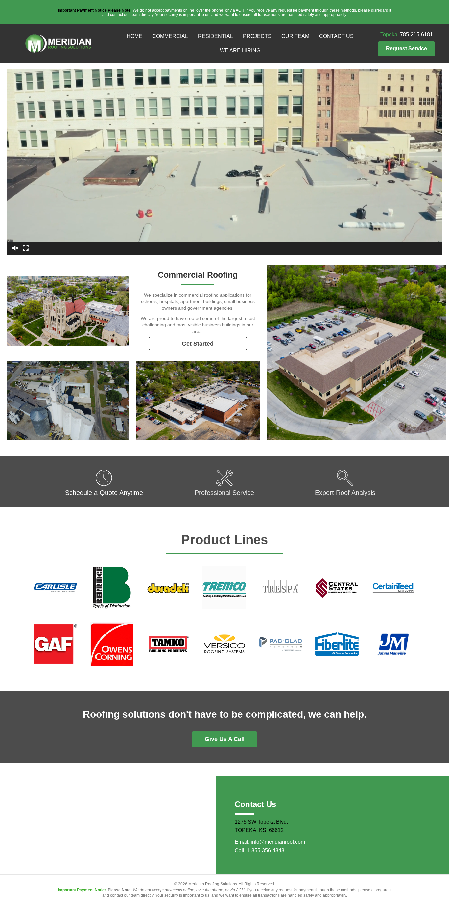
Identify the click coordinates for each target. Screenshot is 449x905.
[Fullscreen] (25, 248)
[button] (406, 48)
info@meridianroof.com (278, 842)
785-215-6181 (416, 34)
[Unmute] (15, 248)
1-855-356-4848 (265, 850)
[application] (224, 162)
